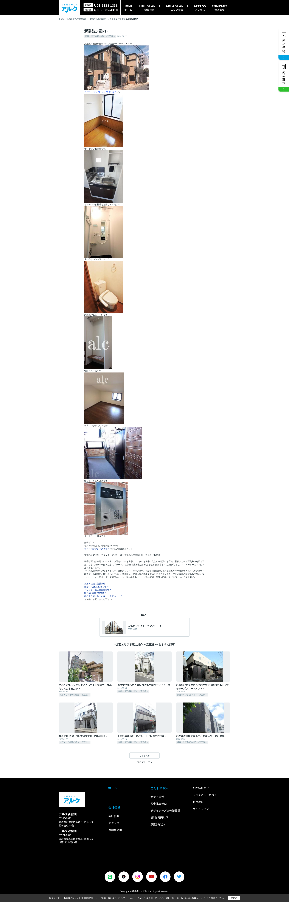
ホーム (112, 788)
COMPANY (219, 7)
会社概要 (113, 816)
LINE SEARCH (149, 7)
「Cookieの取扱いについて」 (195, 898)
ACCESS (200, 7)
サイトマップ (201, 809)
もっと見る (144, 755)
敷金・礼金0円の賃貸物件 (96, 587)
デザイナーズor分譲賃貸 (165, 810)
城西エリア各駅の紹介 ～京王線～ (100, 36)
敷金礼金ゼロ (159, 803)
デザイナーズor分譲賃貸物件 (98, 590)
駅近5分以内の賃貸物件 (95, 593)
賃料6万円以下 (159, 817)
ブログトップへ (144, 762)
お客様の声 (115, 830)
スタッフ (113, 823)
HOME (128, 7)
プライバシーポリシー (206, 795)
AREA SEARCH (177, 7)
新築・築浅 (157, 797)
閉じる (234, 898)
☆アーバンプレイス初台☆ (97, 549)
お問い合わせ (201, 788)
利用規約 (198, 802)
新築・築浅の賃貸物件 (94, 583)
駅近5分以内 (158, 824)
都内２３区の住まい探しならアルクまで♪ (103, 596)
